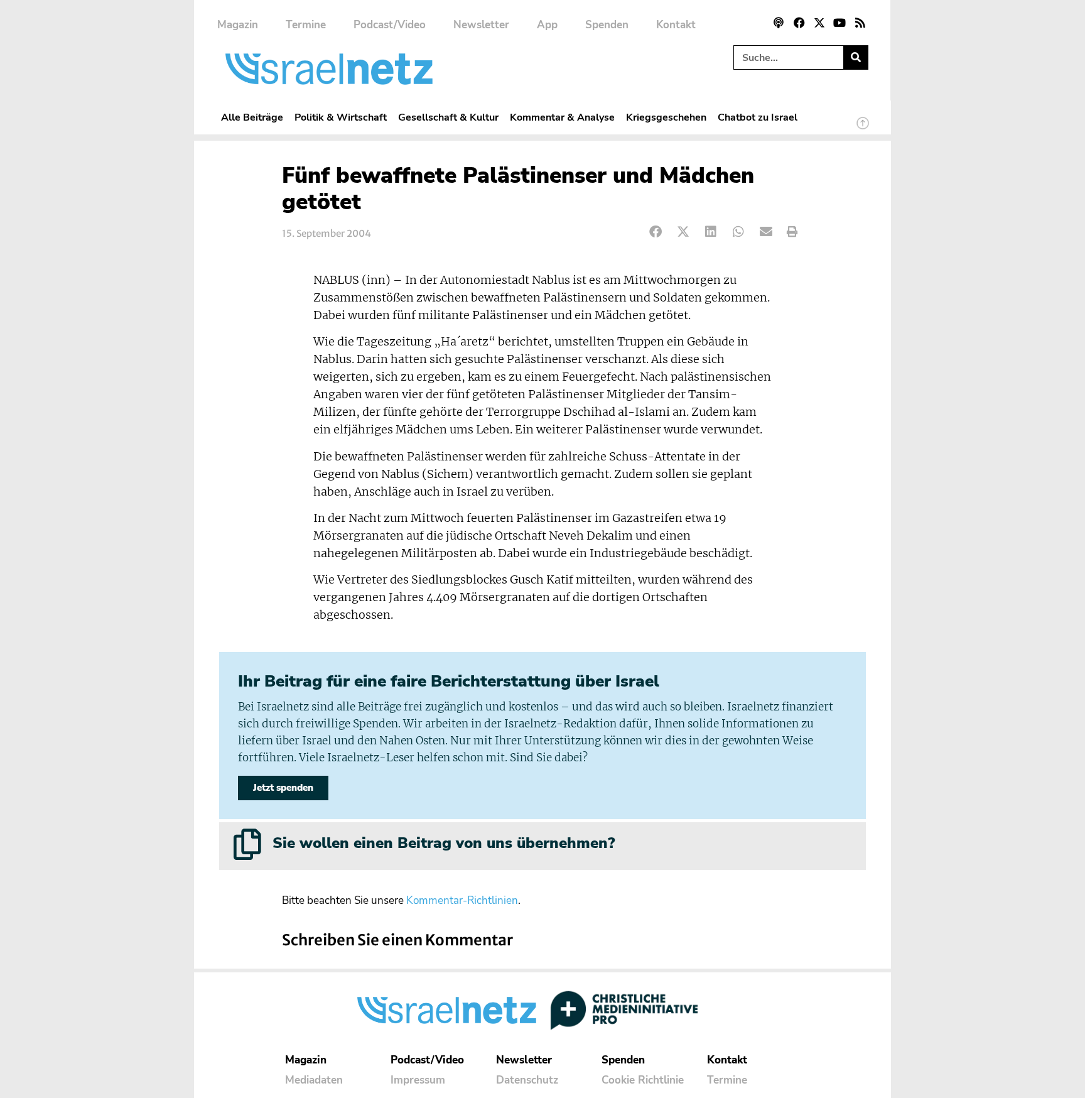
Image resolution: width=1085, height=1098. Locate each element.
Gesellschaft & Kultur (448, 117)
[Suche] (855, 57)
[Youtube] (839, 23)
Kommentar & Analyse (562, 117)
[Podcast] (779, 23)
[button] (655, 232)
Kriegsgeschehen (666, 117)
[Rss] (860, 23)
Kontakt (676, 25)
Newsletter (481, 25)
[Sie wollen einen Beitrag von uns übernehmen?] (247, 844)
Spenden (607, 25)
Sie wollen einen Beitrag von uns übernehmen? (444, 843)
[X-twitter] (819, 23)
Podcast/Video (390, 25)
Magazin (237, 25)
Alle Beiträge (252, 117)
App (547, 25)
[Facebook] (799, 23)
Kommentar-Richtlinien (462, 900)
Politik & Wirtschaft (340, 117)
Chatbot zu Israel (757, 117)
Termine (306, 25)
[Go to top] (862, 129)
